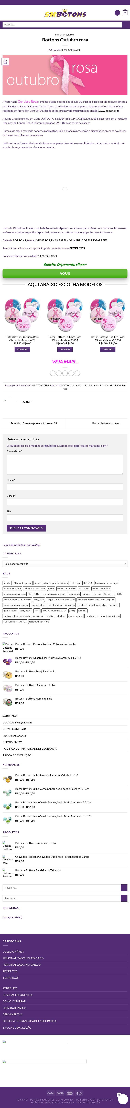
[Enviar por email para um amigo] (71, 373)
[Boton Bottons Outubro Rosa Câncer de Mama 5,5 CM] (22, 313)
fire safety (113, 605)
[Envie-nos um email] (65, 2)
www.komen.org (108, 110)
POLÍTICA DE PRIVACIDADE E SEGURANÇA (30, 748)
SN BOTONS (61, 35)
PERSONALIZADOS (14, 735)
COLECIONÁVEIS (13, 951)
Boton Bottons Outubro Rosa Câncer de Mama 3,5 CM (65, 339)
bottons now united (101, 588)
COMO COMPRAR (14, 728)
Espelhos (82, 605)
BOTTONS (84, 588)
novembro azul (75, 616)
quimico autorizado (110, 616)
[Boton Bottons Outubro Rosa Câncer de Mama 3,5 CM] (65, 313)
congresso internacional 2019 (60, 599)
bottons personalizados (15, 594)
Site (9, 511)
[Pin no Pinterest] (77, 373)
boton (37, 583)
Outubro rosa (91, 616)
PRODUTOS (77, 248)
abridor (7, 583)
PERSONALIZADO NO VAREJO (22, 964)
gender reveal (10, 610)
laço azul (82, 610)
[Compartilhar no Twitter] (65, 373)
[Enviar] (124, 24)
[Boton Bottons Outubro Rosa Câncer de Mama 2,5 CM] (107, 313)
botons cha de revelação (106, 583)
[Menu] (5, 13)
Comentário (14, 451)
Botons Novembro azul (106, 423)
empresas (70, 605)
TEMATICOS (10, 977)
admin (77, 50)
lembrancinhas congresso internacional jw (23, 616)
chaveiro (97, 594)
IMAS (36, 610)
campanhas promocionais (105, 385)
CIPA (119, 594)
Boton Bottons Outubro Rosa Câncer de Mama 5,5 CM (22, 339)
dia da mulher (55, 605)
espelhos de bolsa (97, 605)
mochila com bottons (55, 616)
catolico (86, 594)
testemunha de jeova (39, 621)
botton (51, 588)
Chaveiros (109, 594)
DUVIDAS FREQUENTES (17, 722)
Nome (11, 480)
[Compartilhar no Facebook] (59, 373)
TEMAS (71, 35)
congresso (39, 599)
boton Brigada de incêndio (55, 583)
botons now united (12, 588)
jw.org (72, 610)
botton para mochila (66, 588)
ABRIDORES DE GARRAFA (91, 240)
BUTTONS (34, 594)
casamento (74, 594)
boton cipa (75, 583)
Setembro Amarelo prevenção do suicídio (34, 423)
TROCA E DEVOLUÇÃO (17, 755)
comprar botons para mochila (17, 599)
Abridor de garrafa (22, 583)
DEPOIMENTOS (13, 742)
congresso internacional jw (16, 605)
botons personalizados (81, 385)
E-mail (11, 495)
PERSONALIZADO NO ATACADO (23, 958)
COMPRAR (22, 349)
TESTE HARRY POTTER (15, 621)
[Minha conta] (117, 13)
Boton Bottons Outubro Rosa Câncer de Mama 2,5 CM (107, 339)
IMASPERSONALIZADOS (54, 610)
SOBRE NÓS (10, 715)
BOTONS (65, 385)
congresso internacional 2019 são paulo (96, 599)
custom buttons (39, 605)
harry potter (25, 610)
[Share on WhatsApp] (53, 373)
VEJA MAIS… (65, 361)
